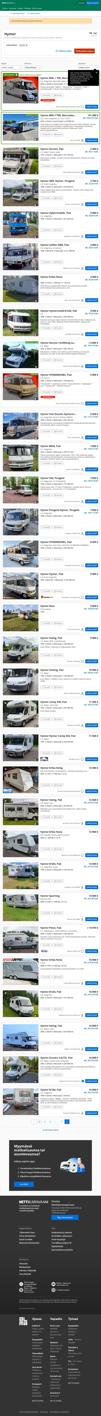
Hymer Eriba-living (50, 780)
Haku (6, 8)
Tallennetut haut (27, 1232)
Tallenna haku (35, 13)
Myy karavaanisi (92, 3)
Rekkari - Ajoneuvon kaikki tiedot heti (63, 1284)
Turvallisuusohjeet (60, 1243)
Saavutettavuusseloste (62, 1250)
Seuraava (67, 1121)
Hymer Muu (50, 618)
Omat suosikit (25, 1239)
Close (96, 72)
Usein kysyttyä (58, 1239)
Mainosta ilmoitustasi (29, 1243)
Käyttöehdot (57, 1246)
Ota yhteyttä (25, 1274)
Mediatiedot (25, 1267)
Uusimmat (12, 8)
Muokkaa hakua (18, 13)
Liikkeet (20, 8)
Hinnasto (23, 1263)
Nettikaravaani (8, 3)
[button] (12, 66)
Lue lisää (24, 1184)
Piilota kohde (5, 150)
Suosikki (47, 95)
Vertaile (59, 95)
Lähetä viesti (91, 106)
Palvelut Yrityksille (27, 1270)
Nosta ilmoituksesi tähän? (30, 75)
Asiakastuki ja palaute (61, 1232)
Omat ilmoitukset (27, 1236)
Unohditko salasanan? (61, 1236)
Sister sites (15, 3)
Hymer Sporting (50, 908)
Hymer (50, 91)
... (56, 1121)
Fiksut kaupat (37, 8)
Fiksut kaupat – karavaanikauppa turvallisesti (30, 1284)
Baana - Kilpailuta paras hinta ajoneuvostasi (30, 1290)
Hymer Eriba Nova (50, 289)
